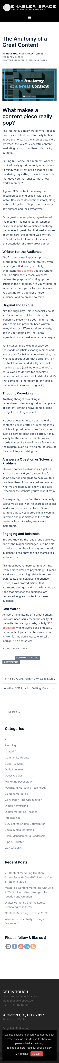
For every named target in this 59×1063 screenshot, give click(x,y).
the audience (25, 270)
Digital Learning (14, 769)
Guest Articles (13, 775)
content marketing (27, 657)
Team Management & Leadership (25, 835)
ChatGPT (10, 751)
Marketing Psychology (19, 781)
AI (6, 739)
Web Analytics (13, 848)
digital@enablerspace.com (18, 1000)
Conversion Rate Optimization (23, 799)
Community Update (17, 757)
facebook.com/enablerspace (20, 996)
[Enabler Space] (29, 7)
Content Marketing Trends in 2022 (26, 913)
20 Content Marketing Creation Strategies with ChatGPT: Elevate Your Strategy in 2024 (29, 877)
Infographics (12, 817)
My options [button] (21, 1053)
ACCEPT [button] (36, 1054)
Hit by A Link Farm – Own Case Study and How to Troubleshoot (31, 678)
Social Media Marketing (19, 829)
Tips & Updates (38, 60)
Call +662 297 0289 (15, 1005)
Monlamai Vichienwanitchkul (24, 53)
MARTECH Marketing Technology (25, 787)
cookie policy (44, 1047)
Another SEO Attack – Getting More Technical (27, 688)
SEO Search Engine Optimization (25, 823)
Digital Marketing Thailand (21, 811)
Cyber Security (14, 763)
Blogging (10, 745)
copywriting (11, 662)
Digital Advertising (16, 805)
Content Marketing (14, 60)
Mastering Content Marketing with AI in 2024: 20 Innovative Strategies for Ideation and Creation (29, 892)
